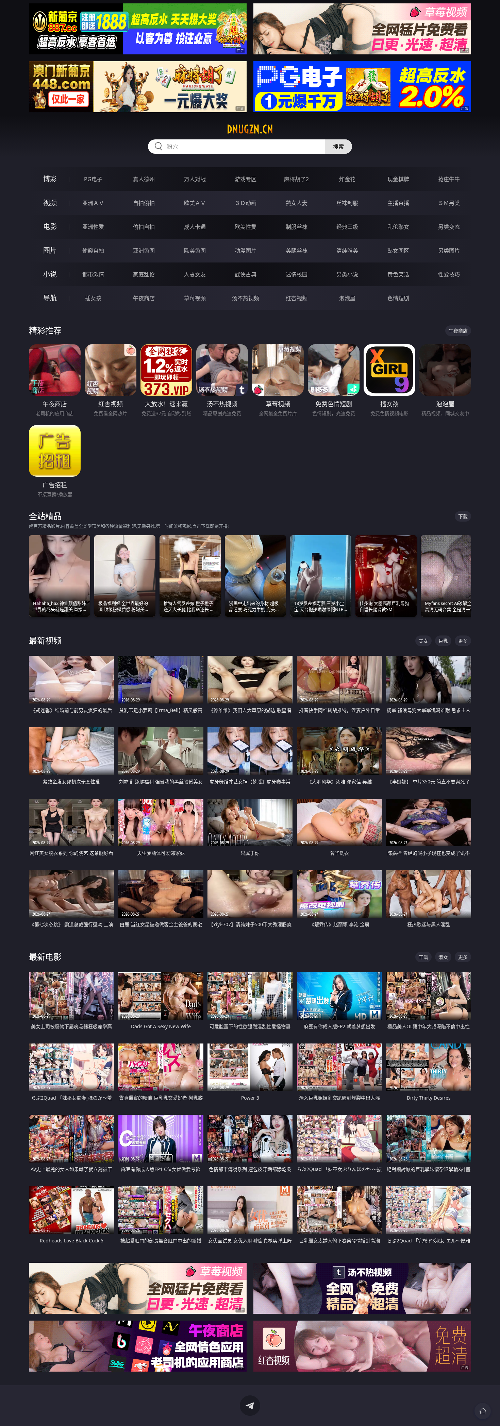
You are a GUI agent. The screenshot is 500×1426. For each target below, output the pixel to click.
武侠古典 (245, 274)
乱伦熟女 (398, 227)
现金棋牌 (398, 179)
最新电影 (45, 956)
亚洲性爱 (93, 227)
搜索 (338, 146)
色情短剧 (398, 298)
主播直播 (398, 203)
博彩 (50, 179)
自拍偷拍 (144, 203)
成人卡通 (195, 227)
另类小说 (347, 274)
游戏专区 (245, 179)
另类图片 (449, 250)
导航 (50, 298)
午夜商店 (144, 298)
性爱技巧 (449, 274)
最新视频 (45, 640)
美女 (423, 641)
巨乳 (443, 641)
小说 (50, 274)
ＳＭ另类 (449, 203)
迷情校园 (296, 274)
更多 (463, 641)
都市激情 (93, 274)
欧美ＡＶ (195, 203)
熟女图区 (398, 250)
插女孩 (93, 298)
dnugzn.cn (250, 129)
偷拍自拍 (144, 227)
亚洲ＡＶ (93, 203)
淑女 (443, 957)
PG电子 (93, 179)
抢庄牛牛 (449, 179)
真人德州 (144, 179)
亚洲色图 (144, 250)
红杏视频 (296, 298)
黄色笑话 (398, 274)
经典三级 (347, 227)
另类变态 (449, 227)
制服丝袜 (296, 227)
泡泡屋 (347, 298)
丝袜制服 (347, 203)
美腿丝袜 (296, 250)
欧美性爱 (245, 227)
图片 (50, 250)
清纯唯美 (347, 250)
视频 (50, 202)
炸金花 (347, 179)
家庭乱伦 (144, 274)
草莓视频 (195, 298)
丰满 (423, 957)
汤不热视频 (245, 298)
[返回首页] (482, 1411)
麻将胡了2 (296, 179)
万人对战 (195, 179)
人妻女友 (195, 274)
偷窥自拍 (93, 250)
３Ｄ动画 (245, 203)
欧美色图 (195, 250)
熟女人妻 (296, 203)
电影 (50, 226)
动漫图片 (245, 250)
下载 (463, 516)
